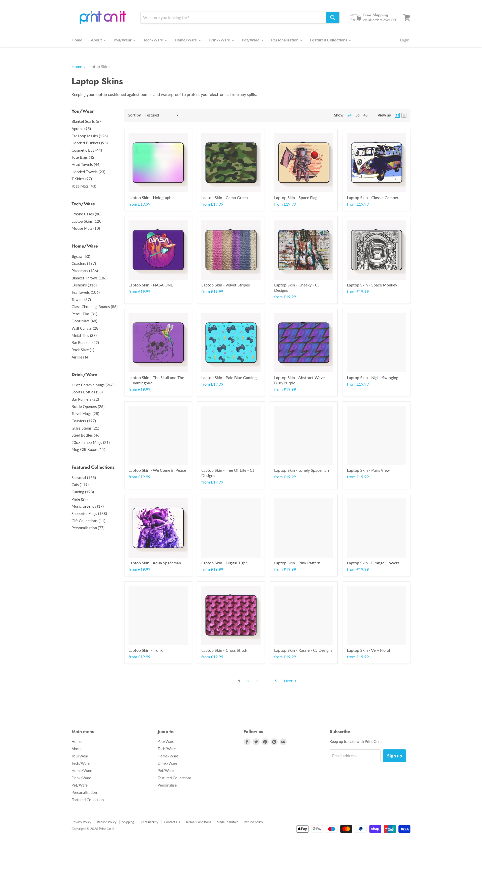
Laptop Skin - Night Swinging (372, 377)
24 (349, 115)
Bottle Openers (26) (88, 406)
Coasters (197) (84, 263)
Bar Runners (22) (85, 342)
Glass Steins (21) (85, 428)
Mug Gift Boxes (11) (88, 449)
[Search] (332, 17)
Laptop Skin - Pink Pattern (297, 562)
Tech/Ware (153, 39)
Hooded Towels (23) (88, 171)
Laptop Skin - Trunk (146, 650)
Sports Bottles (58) (87, 392)
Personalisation (285, 39)
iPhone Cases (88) (86, 214)
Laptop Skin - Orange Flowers (373, 562)
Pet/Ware (251, 39)
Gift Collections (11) (88, 520)
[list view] (403, 115)
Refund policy (253, 822)
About (97, 39)
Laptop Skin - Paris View (368, 470)
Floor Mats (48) (84, 321)
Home (77, 39)
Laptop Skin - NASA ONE (151, 284)
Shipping (128, 822)
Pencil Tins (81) (84, 314)
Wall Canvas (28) (85, 328)
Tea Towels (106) (86, 292)
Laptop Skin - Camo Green (224, 197)
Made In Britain (227, 822)
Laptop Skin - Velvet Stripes (225, 284)
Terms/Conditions (198, 822)
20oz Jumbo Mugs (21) (91, 442)
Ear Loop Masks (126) (90, 136)
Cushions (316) (84, 285)
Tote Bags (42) (83, 157)
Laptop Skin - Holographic (151, 197)
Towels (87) (81, 299)
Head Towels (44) (86, 164)
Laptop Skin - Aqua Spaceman (155, 562)
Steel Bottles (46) (86, 435)
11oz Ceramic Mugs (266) (93, 385)
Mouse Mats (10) (86, 228)
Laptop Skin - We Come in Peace (157, 470)
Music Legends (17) (88, 506)
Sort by (134, 115)
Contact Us (172, 822)
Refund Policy (106, 822)
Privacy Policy (81, 822)
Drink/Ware (220, 39)
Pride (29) (80, 499)
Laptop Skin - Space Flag (295, 197)
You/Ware (166, 741)
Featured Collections (329, 39)
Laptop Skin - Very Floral (368, 650)
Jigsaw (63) (81, 256)
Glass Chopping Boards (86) (94, 306)
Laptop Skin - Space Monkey (372, 284)
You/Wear (123, 39)
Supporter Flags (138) (89, 513)
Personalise (167, 785)
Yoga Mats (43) (84, 186)
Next (288, 680)
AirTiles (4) (80, 357)
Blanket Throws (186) (89, 278)
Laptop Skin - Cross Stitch (224, 650)
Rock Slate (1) (83, 349)
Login (404, 40)
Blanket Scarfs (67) (87, 121)
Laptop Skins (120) (87, 221)
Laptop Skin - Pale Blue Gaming (229, 377)
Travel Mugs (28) (85, 413)
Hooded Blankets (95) (90, 143)
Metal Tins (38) (84, 335)
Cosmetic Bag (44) (87, 150)
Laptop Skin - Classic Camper (372, 197)
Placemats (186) (85, 270)
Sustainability (149, 822)
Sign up (394, 755)
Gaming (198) (83, 492)
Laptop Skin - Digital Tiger (224, 562)
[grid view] (397, 115)
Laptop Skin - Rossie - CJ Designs (303, 650)
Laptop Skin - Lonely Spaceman (301, 470)
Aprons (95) (81, 128)
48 (366, 115)
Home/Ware (186, 39)
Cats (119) (80, 484)
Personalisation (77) (88, 527)
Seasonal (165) (84, 477)
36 (357, 115)
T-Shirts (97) (82, 178)
